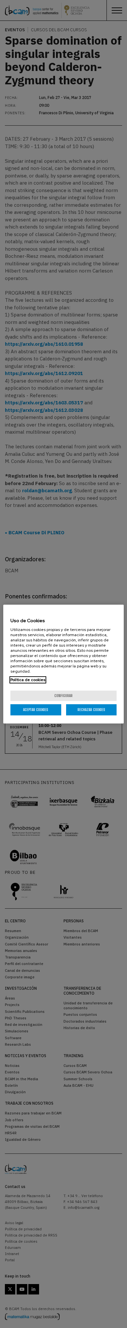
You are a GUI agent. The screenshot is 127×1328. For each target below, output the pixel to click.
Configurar (63, 695)
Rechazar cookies (91, 709)
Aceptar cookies (35, 709)
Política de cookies (27, 679)
